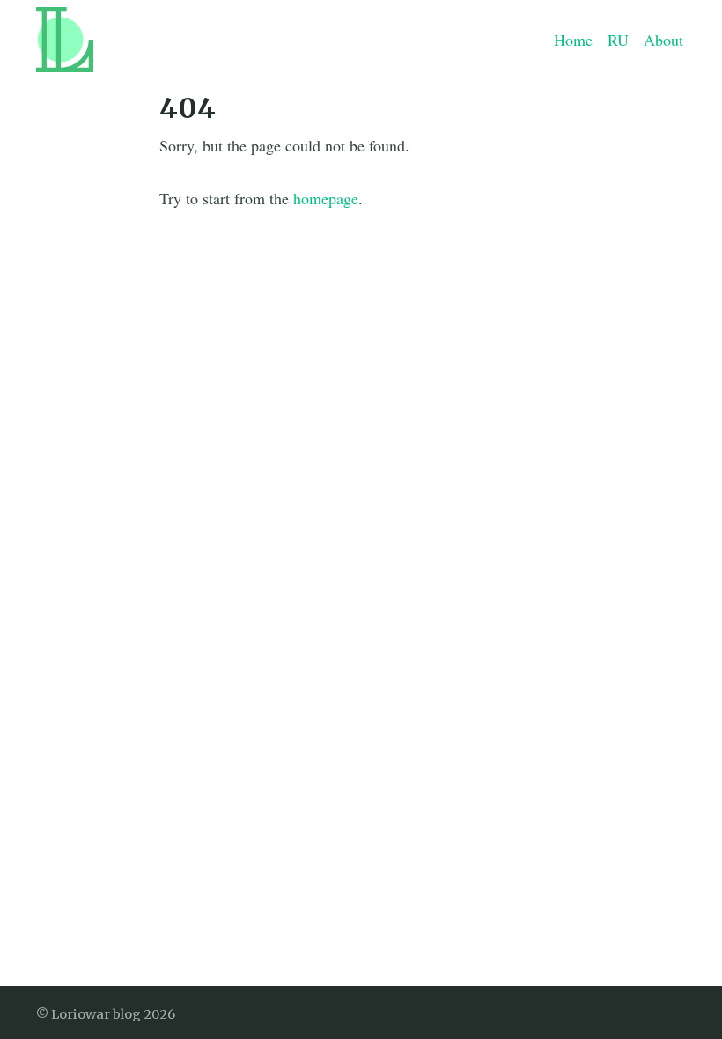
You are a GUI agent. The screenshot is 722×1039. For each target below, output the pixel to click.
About (663, 39)
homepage (325, 198)
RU (618, 39)
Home (573, 39)
